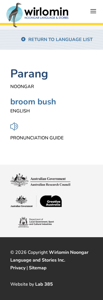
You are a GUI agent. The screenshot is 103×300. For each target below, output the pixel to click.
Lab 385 (44, 284)
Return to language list (60, 39)
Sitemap (38, 268)
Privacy (17, 268)
